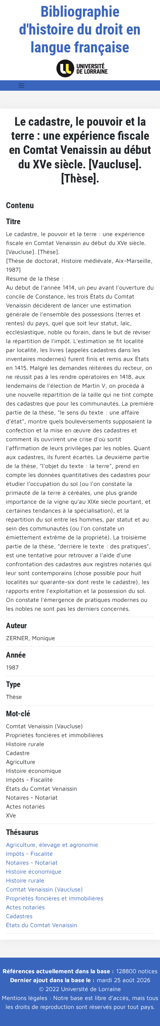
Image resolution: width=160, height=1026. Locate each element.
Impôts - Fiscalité (29, 853)
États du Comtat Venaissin (41, 925)
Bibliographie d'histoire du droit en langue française (80, 29)
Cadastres (19, 916)
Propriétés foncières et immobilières (54, 898)
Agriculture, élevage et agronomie (52, 844)
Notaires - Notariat (32, 862)
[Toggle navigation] (21, 85)
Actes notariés (25, 907)
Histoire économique (33, 871)
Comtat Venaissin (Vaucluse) (44, 889)
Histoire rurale (25, 880)
